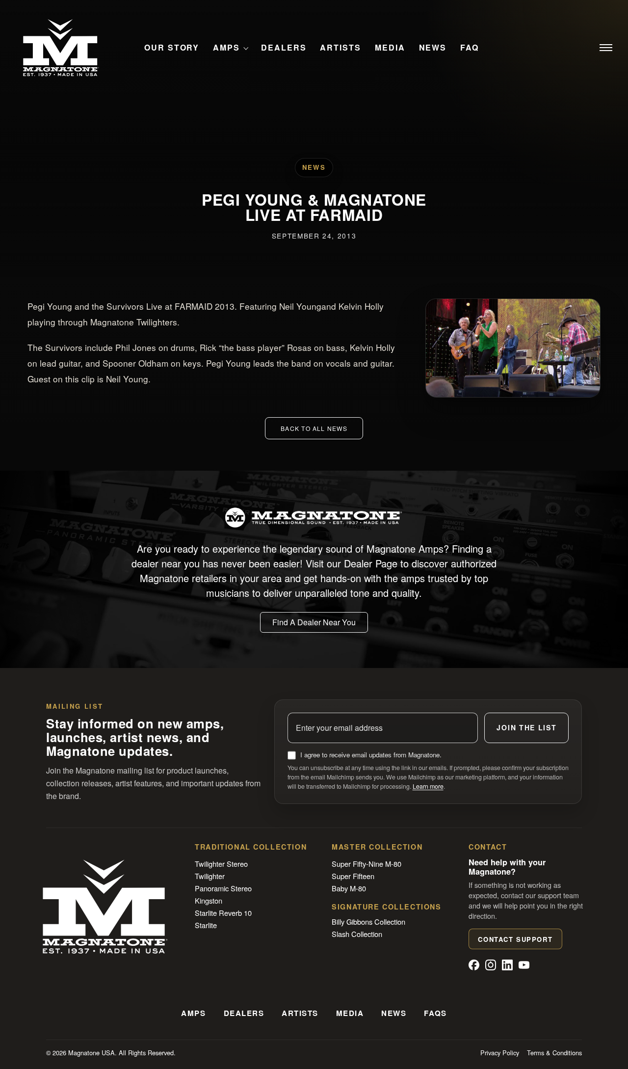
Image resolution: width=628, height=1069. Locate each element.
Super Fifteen (353, 876)
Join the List (526, 727)
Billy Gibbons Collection (368, 921)
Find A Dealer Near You (314, 622)
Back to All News (314, 428)
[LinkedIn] (507, 965)
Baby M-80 (349, 888)
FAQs (435, 1013)
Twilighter (210, 876)
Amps (226, 48)
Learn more (428, 786)
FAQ (469, 48)
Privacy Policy (499, 1052)
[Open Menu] (606, 47)
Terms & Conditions (554, 1052)
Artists (340, 48)
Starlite (206, 925)
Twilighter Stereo (221, 863)
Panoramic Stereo (223, 888)
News (433, 48)
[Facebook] (474, 965)
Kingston (208, 900)
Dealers (283, 48)
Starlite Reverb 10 (223, 913)
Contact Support (515, 939)
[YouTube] (524, 965)
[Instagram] (490, 965)
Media (390, 48)
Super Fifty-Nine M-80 (366, 863)
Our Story (171, 48)
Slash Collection (357, 934)
